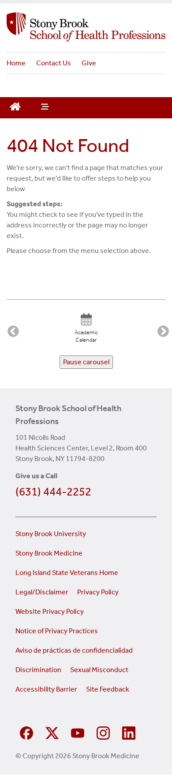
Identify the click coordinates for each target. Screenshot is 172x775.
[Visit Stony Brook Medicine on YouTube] (78, 732)
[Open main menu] (44, 107)
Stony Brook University (50, 533)
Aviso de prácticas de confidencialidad (74, 650)
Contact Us (53, 63)
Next (161, 329)
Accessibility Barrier (46, 689)
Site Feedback (107, 689)
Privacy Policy (98, 592)
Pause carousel (86, 362)
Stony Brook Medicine (48, 553)
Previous (11, 329)
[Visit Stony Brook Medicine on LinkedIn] (129, 732)
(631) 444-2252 (53, 492)
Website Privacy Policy (49, 611)
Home (16, 63)
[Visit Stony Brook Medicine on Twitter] (52, 732)
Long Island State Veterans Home (66, 572)
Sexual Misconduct (99, 669)
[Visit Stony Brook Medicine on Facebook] (26, 732)
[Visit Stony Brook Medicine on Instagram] (103, 732)
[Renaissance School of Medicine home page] (86, 27)
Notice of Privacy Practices (56, 631)
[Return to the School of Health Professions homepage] (15, 106)
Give (89, 63)
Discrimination (38, 669)
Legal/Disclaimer (41, 592)
